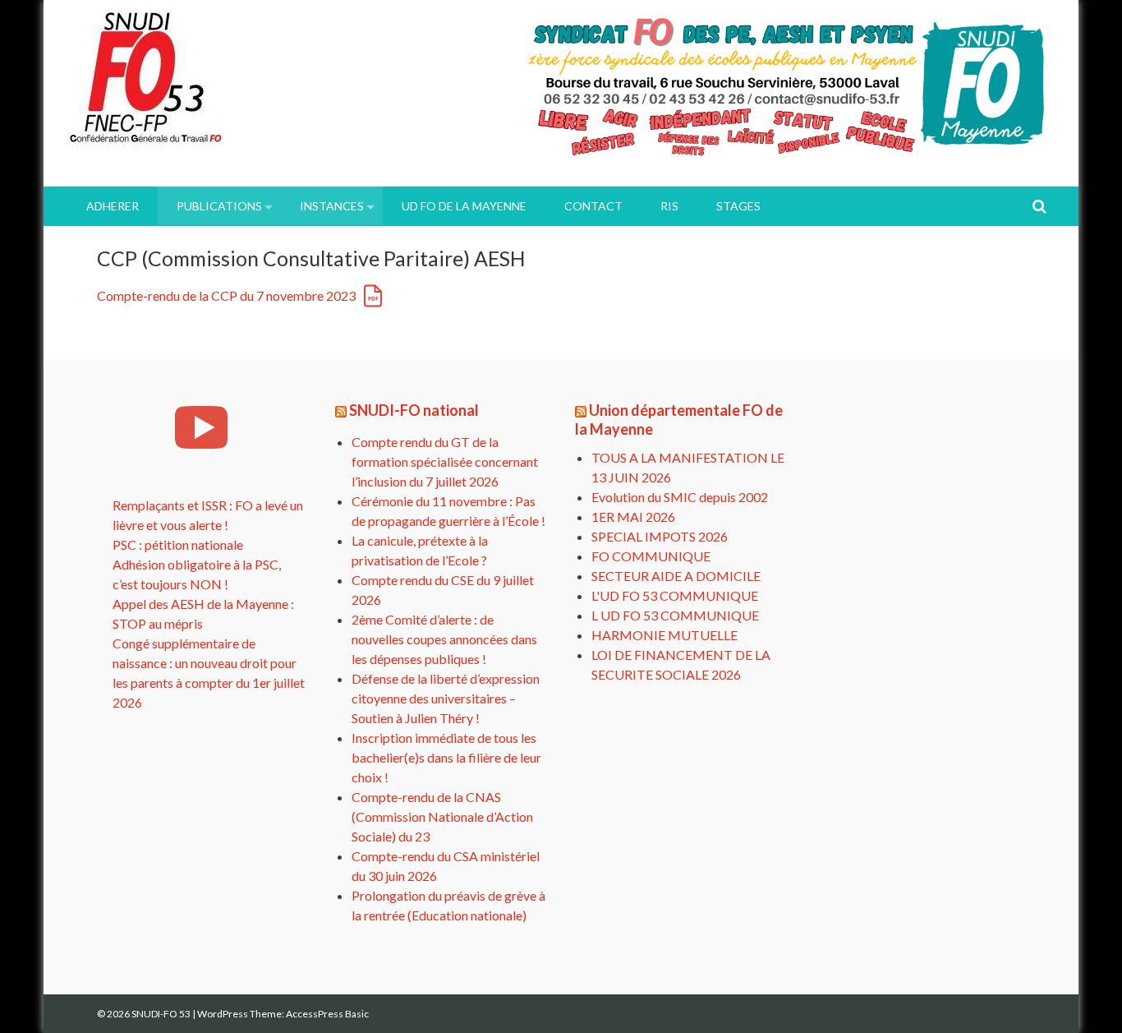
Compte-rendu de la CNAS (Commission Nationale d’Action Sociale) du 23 (442, 816)
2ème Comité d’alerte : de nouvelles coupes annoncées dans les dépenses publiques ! (444, 638)
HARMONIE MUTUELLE (664, 635)
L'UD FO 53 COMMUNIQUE (674, 595)
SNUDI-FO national (414, 410)
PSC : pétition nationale (178, 544)
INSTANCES (332, 206)
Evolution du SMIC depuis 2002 (679, 497)
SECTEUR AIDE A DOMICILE (676, 575)
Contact (593, 206)
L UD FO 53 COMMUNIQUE (675, 615)
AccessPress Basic (327, 1014)
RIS (669, 206)
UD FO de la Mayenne (464, 206)
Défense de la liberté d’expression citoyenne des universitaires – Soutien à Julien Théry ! (446, 698)
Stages (738, 206)
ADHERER (112, 206)
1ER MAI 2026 (633, 516)
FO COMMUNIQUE (650, 556)
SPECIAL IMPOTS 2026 (659, 536)
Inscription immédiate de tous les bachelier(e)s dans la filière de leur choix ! (446, 757)
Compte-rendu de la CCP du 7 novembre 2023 (226, 295)
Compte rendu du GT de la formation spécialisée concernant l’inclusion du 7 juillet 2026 (445, 461)
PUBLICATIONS (219, 206)
